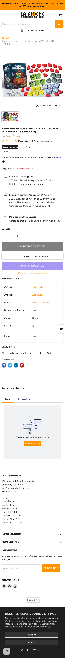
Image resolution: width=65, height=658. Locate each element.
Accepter (31, 634)
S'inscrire (51, 568)
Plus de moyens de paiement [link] (32, 273)
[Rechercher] (59, 24)
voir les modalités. (45, 202)
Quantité (6, 229)
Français (31, 600)
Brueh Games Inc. (41, 302)
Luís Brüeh (37, 287)
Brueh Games (13, 136)
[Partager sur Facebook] (4, 365)
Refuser (31, 642)
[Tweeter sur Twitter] (10, 365)
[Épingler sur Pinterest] (22, 365)
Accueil (5, 38)
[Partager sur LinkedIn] (16, 365)
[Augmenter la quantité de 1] (29, 236)
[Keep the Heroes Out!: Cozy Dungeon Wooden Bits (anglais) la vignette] (10, 117)
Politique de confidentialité (37, 626)
